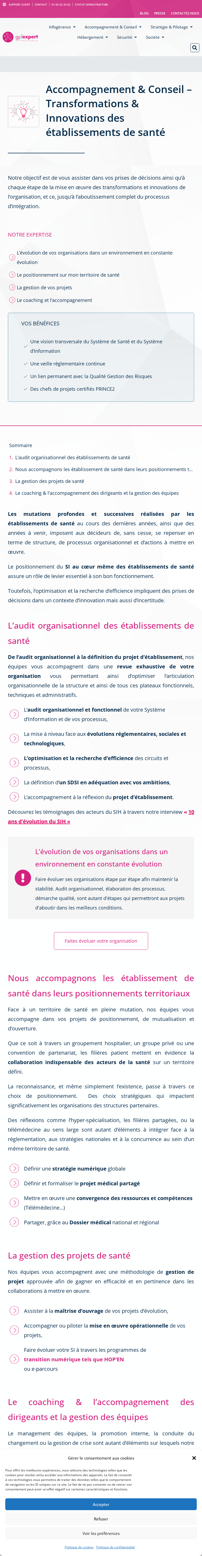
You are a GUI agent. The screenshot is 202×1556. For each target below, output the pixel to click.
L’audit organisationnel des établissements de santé (73, 457)
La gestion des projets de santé (49, 481)
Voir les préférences (101, 1533)
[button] (194, 1458)
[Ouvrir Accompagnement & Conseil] (140, 27)
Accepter (101, 1504)
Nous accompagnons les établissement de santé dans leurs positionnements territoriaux (104, 469)
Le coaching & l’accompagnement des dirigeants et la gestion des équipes (97, 493)
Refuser (101, 1518)
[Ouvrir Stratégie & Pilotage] (191, 27)
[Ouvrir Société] (163, 37)
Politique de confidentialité (115, 1547)
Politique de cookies (79, 1547)
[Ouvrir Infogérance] (74, 27)
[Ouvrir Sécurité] (136, 37)
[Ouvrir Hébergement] (107, 37)
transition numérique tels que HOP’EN (74, 1359)
